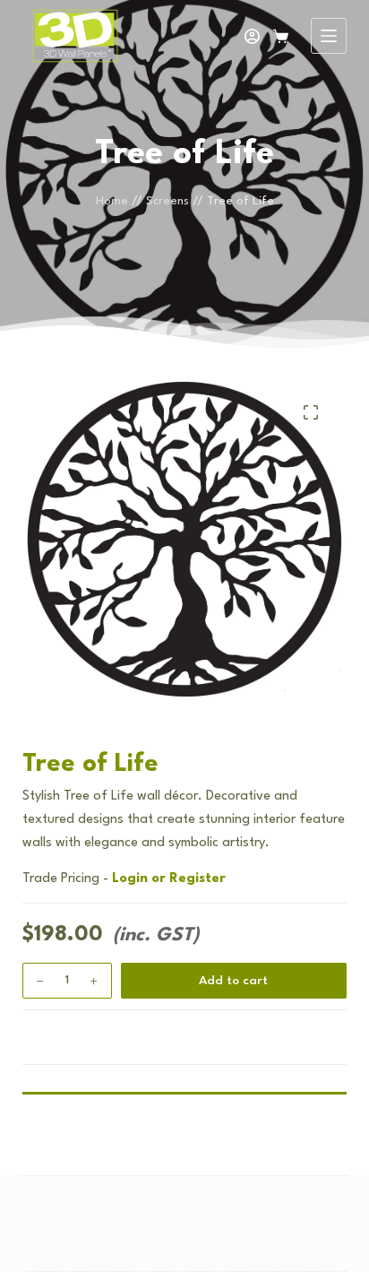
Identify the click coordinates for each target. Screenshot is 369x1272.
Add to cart (233, 980)
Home (112, 201)
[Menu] (329, 36)
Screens (167, 201)
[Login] (252, 36)
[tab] (185, 1079)
